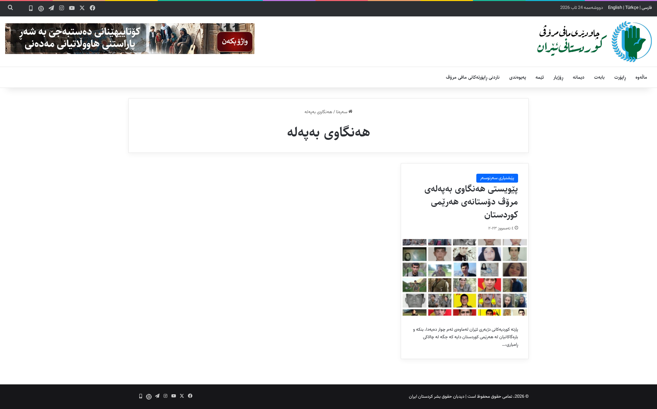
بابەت (599, 77)
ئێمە (540, 77)
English (615, 7)
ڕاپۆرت (620, 77)
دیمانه (578, 77)
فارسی (647, 7)
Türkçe (632, 7)
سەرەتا (342, 112)
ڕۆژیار (558, 77)
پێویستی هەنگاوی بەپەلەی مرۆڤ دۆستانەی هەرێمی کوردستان (471, 202)
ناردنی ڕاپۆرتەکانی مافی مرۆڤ (473, 77)
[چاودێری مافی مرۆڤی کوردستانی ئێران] (594, 41)
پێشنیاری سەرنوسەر (497, 178)
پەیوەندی (517, 77)
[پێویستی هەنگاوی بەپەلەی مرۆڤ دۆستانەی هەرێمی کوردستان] (464, 277)
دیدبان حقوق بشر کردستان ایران (436, 396)
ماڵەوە (641, 77)
